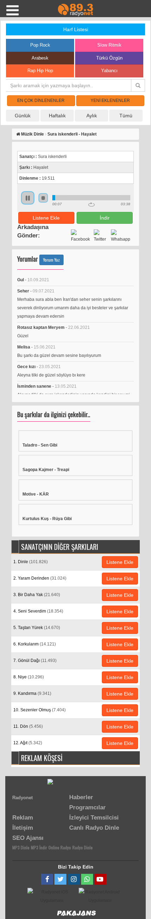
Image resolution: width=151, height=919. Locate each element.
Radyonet (22, 797)
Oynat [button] (28, 198)
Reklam (22, 817)
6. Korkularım (34, 644)
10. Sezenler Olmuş (39, 709)
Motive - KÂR (35, 494)
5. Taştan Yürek (36, 627)
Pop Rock (40, 45)
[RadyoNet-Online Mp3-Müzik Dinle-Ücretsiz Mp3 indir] (75, 9)
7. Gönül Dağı (35, 660)
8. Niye (28, 677)
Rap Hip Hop (40, 70)
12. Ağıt (27, 742)
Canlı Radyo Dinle (94, 827)
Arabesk (40, 58)
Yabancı (109, 70)
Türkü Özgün (109, 58)
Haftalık (57, 115)
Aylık (91, 115)
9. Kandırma (32, 693)
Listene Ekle (46, 218)
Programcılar (87, 807)
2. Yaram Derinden (39, 578)
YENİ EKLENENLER (110, 100)
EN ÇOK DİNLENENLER (41, 100)
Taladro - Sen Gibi (39, 445)
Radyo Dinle (82, 847)
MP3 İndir (39, 847)
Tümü (125, 115)
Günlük (23, 115)
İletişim (22, 827)
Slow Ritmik (109, 45)
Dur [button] (43, 198)
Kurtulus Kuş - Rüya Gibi (47, 518)
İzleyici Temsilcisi (94, 817)
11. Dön (28, 726)
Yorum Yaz (51, 260)
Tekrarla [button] (91, 204)
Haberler (81, 797)
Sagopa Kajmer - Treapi (45, 469)
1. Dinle (30, 561)
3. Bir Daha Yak (36, 594)
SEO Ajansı (28, 838)
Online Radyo (59, 847)
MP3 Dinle (20, 847)
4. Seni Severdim (38, 611)
